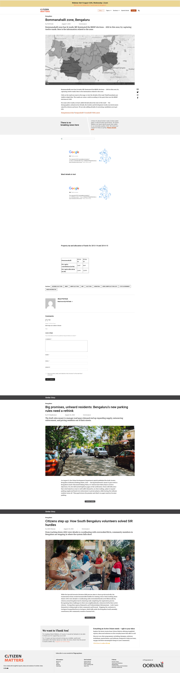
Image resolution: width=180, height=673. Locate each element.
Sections (115, 10)
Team (57, 663)
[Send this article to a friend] (138, 89)
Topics (108, 10)
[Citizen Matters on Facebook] (5, 668)
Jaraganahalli (79, 112)
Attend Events (87, 663)
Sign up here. (78, 653)
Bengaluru (48, 16)
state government (125, 286)
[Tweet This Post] (138, 92)
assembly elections (57, 286)
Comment (48, 339)
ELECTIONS (89, 286)
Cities (100, 10)
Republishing (115, 664)
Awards (58, 664)
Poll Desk (50, 24)
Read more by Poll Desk (64, 301)
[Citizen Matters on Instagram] (4, 668)
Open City (86, 666)
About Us (58, 661)
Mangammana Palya (67, 112)
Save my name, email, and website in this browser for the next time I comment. (64, 374)
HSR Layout (96, 112)
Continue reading (90, 501)
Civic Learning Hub (88, 664)
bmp (82, 286)
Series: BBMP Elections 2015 (109, 286)
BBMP (66, 286)
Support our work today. (62, 641)
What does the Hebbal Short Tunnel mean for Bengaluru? (90, 5)
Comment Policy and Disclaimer (119, 666)
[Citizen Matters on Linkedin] (6, 668)
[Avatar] (50, 303)
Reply (46, 328)
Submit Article (125, 10)
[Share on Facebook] (137, 98)
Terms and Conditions (117, 663)
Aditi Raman (51, 529)
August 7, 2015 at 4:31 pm (50, 323)
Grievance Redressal (117, 667)
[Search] (139, 10)
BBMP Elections (74, 286)
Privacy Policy (115, 661)
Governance (83, 24)
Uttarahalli (88, 112)
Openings (58, 666)
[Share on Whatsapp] (137, 95)
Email (47, 361)
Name (47, 354)
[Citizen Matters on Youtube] (7, 668)
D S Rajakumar (52, 415)
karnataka (97, 286)
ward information (51, 289)
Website (47, 367)
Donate (134, 10)
